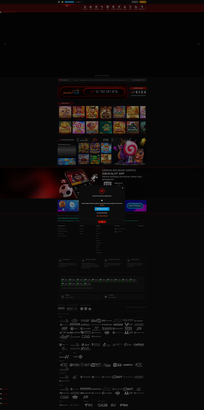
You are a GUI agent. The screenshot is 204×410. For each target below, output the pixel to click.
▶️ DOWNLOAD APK (102, 209)
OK (102, 221)
